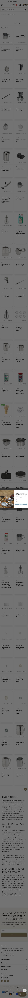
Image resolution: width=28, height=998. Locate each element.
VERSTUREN (21, 504)
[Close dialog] (27, 490)
